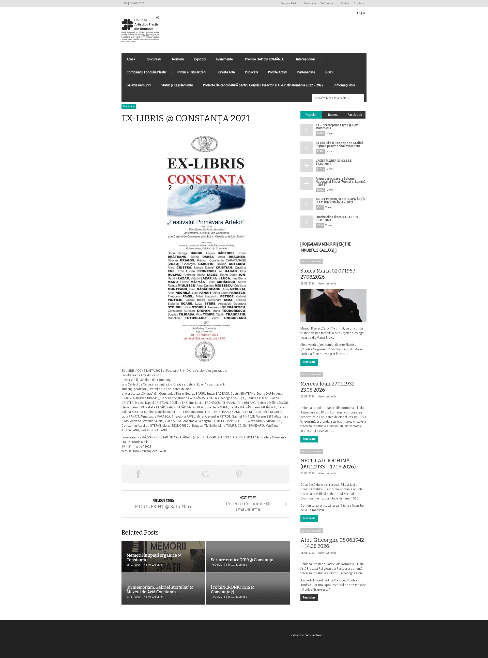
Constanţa (129, 106)
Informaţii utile (344, 85)
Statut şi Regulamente (177, 85)
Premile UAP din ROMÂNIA (262, 60)
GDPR (329, 72)
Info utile (326, 4)
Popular (311, 115)
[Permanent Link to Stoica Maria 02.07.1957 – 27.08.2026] (333, 305)
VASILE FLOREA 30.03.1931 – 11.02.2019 (335, 162)
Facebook (355, 115)
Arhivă (345, 3)
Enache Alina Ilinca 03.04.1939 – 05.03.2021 (338, 218)
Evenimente (222, 60)
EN (359, 13)
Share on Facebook (138, 474)
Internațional (303, 60)
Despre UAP (287, 4)
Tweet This (172, 474)
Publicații (251, 72)
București (154, 59)
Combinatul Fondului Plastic (146, 72)
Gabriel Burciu (314, 635)
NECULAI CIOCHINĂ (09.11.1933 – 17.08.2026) (328, 463)
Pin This (239, 474)
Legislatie (310, 3)
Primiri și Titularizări (189, 73)
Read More (309, 362)
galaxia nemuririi (312, 261)
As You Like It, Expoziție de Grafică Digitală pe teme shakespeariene (339, 144)
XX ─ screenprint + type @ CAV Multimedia (337, 126)
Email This (272, 474)
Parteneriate (306, 72)
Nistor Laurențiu (327, 283)
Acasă (128, 60)
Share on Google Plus (205, 474)
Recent (333, 115)
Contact (359, 3)
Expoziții (200, 59)
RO (364, 13)
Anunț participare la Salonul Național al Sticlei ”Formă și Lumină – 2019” (340, 182)
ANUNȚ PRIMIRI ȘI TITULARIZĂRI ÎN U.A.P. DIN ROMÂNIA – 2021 (340, 200)
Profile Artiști (277, 72)
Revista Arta (226, 72)
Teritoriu (177, 59)
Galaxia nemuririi (139, 85)
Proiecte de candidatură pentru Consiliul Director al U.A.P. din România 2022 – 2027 (263, 85)
